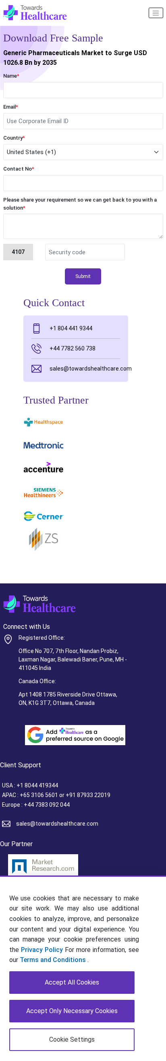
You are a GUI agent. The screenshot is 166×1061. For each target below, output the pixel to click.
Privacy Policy (42, 950)
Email (10, 107)
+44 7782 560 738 (72, 348)
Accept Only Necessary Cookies (72, 1011)
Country (14, 138)
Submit (83, 276)
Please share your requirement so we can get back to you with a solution (80, 204)
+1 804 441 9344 (71, 328)
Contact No (18, 169)
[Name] (156, 13)
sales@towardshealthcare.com (85, 368)
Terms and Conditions (53, 960)
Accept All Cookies (72, 982)
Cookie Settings (72, 1039)
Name (11, 76)
